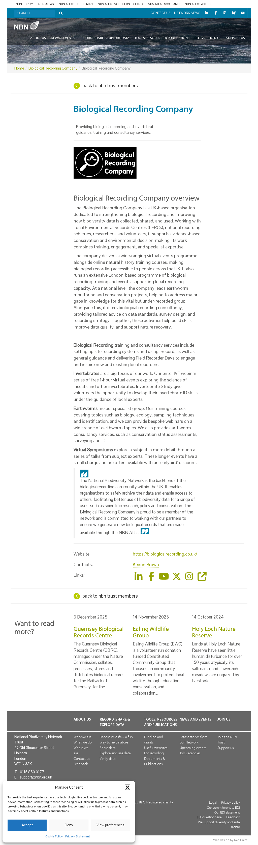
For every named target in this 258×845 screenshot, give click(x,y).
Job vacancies (190, 753)
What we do (83, 742)
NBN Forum (24, 4)
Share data (108, 747)
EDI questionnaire (209, 817)
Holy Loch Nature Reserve (214, 632)
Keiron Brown (146, 564)
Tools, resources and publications (160, 722)
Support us (235, 38)
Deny (69, 825)
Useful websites (156, 747)
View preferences (110, 825)
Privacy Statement (77, 836)
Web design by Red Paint (230, 840)
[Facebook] (151, 578)
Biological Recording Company (52, 68)
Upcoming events (193, 747)
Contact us (160, 13)
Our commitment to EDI (223, 807)
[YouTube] (164, 578)
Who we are (82, 736)
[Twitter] (176, 578)
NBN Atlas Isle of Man (76, 4)
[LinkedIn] (138, 578)
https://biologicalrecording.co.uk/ (165, 554)
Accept (27, 825)
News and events (195, 719)
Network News (187, 13)
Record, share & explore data (105, 38)
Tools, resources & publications (162, 38)
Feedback (81, 763)
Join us (215, 38)
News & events (63, 38)
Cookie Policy (54, 836)
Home (19, 68)
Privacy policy (230, 802)
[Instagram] (189, 578)
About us (38, 38)
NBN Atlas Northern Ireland (120, 4)
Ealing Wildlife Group (151, 632)
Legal (213, 802)
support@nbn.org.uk (36, 777)
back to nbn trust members (110, 85)
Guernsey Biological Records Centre (99, 632)
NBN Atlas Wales (197, 4)
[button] (127, 787)
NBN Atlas (46, 4)
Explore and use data (115, 753)
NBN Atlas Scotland (164, 4)
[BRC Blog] (202, 578)
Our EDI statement (227, 812)
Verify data (108, 758)
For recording (154, 753)
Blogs (200, 38)
